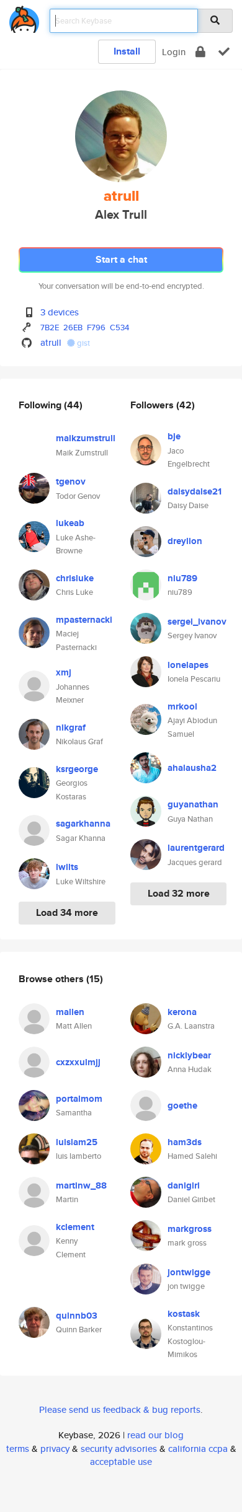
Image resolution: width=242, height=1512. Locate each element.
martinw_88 (81, 1185)
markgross (190, 1229)
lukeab (70, 523)
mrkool (182, 706)
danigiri (184, 1185)
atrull (50, 342)
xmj (63, 672)
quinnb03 (76, 1315)
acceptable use (121, 1461)
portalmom (79, 1098)
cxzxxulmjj (78, 1062)
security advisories (119, 1448)
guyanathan (193, 804)
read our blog (155, 1434)
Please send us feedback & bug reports (119, 1409)
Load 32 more (179, 893)
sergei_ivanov (197, 621)
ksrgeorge (77, 769)
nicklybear (189, 1055)
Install (127, 51)
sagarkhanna (83, 823)
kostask (184, 1314)
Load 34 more (67, 912)
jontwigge (189, 1272)
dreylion (185, 541)
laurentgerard (196, 848)
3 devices (59, 312)
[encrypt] (200, 51)
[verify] (224, 51)
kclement (75, 1227)
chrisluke (75, 578)
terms (17, 1448)
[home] (24, 17)
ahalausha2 (192, 768)
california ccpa (198, 1448)
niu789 (182, 578)
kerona (182, 1012)
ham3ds (185, 1142)
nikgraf (71, 727)
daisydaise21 (195, 491)
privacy (54, 1448)
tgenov (71, 481)
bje (174, 436)
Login (174, 51)
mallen (70, 1012)
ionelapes (188, 665)
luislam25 (76, 1142)
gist (82, 343)
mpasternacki (84, 619)
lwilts (67, 867)
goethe (182, 1105)
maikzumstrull (85, 438)
